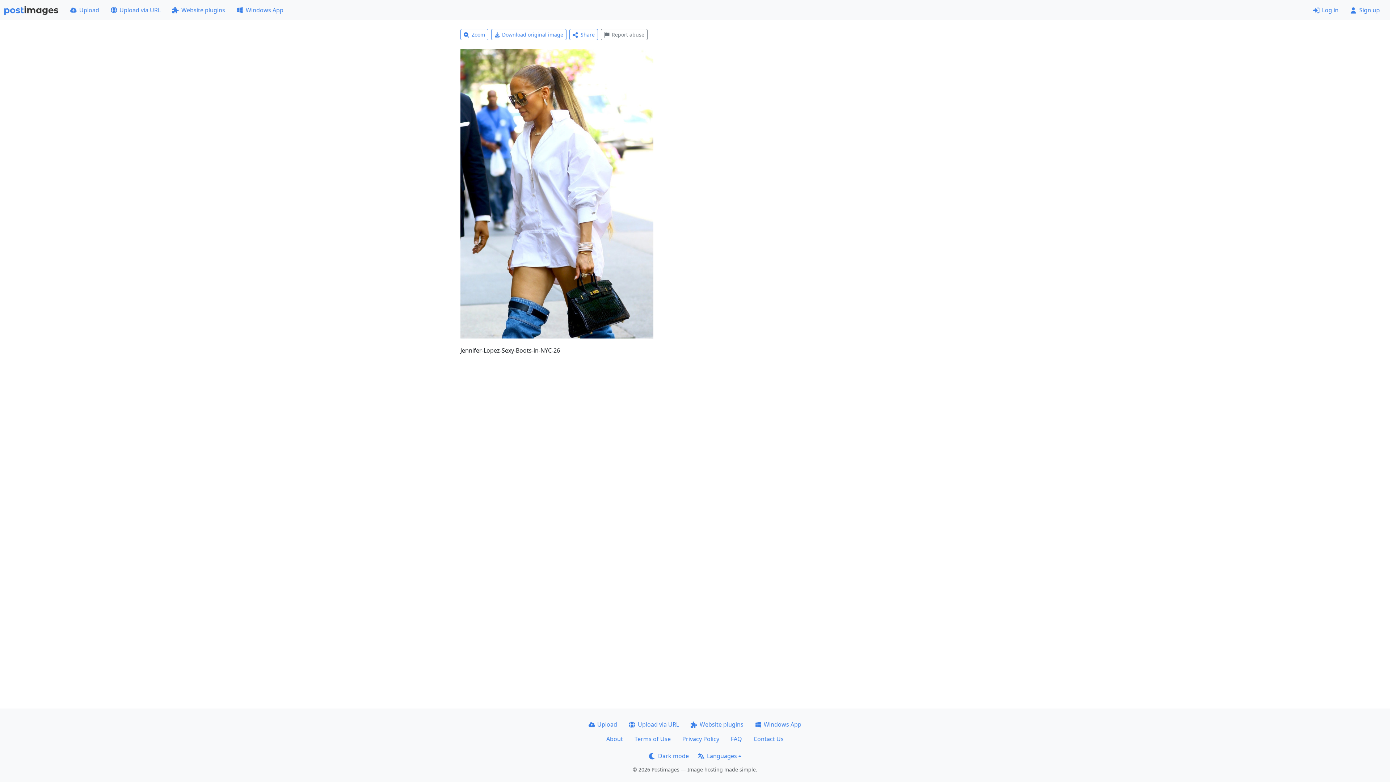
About (614, 739)
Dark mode (673, 756)
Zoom (478, 34)
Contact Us (769, 739)
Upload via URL (140, 10)
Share (588, 34)
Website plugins (203, 10)
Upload (89, 10)
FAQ (736, 739)
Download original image (532, 34)
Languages (722, 756)
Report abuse (628, 34)
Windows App (264, 10)
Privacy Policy (700, 739)
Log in (1330, 10)
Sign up (1369, 10)
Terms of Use (653, 739)
